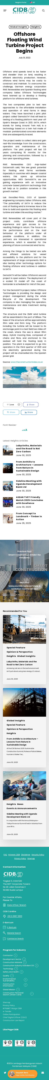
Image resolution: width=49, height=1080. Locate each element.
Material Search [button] (14, 933)
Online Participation (11, 1014)
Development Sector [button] (12, 959)
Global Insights (18, 26)
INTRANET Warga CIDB (12, 1008)
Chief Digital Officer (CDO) (15, 1017)
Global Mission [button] (9, 990)
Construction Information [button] (8, 985)
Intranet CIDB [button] (14, 855)
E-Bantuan (8, 922)
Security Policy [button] (38, 855)
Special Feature (16, 647)
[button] (5, 10)
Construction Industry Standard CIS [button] (18, 965)
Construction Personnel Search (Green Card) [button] (13, 994)
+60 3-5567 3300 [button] (14, 916)
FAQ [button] (5, 855)
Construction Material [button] (12, 962)
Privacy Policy (9, 1005)
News (20, 804)
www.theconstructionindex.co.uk (27, 362)
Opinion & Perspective (20, 651)
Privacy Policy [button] (20, 858)
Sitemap (6, 1002)
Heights (35, 26)
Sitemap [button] (31, 858)
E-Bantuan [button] (11, 927)
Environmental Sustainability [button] (9, 980)
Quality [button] (6, 976)
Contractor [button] (8, 955)
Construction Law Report (13, 1020)
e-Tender (7, 1011)
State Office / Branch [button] (16, 905)
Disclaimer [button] (25, 855)
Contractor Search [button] (15, 938)
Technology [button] (8, 969)
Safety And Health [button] (11, 972)
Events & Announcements (22, 808)
